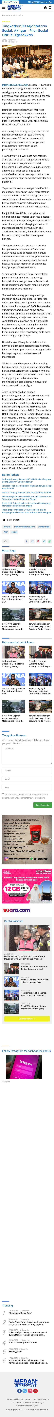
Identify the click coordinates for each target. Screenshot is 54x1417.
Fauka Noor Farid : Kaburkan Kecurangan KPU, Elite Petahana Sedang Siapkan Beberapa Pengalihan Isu (29, 1323)
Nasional (6, 21)
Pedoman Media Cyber (27, 1405)
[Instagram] (30, 1391)
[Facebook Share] (26, 541)
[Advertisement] (27, 1120)
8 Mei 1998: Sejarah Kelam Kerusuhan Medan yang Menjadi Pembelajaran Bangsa (26, 504)
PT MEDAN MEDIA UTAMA (18, 1399)
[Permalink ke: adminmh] (4, 40)
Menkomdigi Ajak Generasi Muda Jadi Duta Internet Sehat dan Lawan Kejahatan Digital (27, 497)
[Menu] (4, 7)
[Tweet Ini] (32, 541)
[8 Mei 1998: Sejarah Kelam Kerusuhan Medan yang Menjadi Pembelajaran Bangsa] (13, 614)
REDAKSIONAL (40, 1399)
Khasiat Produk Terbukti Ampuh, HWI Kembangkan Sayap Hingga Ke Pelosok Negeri (28, 1361)
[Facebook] (19, 1391)
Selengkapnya (26, 1018)
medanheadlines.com (24, 526)
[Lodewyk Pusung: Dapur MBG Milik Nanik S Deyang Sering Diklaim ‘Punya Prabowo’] (13, 560)
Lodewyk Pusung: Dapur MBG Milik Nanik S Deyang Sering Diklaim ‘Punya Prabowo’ (26, 480)
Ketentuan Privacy (33, 1402)
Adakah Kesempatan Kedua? (23, 1342)
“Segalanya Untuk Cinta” (20, 1313)
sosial (14, 532)
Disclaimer (17, 1402)
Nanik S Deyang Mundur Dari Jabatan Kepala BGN (26, 492)
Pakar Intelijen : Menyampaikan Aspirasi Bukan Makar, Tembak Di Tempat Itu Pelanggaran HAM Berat (28, 1333)
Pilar (6, 532)
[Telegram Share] (44, 541)
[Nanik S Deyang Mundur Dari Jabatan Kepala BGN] (13, 587)
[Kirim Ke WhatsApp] (50, 541)
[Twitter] (24, 1391)
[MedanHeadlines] (15, 7)
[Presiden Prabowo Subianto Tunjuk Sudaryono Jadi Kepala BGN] (40, 560)
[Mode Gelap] (45, 7)
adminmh (12, 40)
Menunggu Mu (15, 1351)
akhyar (7, 526)
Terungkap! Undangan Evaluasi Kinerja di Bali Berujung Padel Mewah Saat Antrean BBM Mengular (27, 511)
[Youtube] (35, 1391)
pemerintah (44, 526)
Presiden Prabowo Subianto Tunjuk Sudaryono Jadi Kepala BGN (27, 487)
